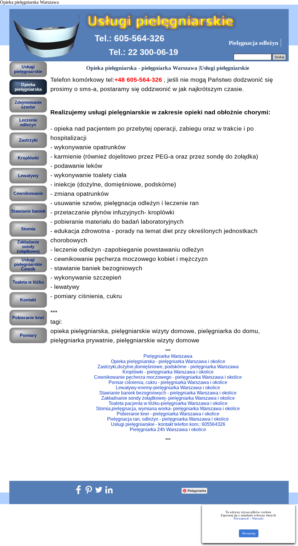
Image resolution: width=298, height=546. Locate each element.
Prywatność (241, 518)
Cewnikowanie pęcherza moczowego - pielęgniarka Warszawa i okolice (168, 377)
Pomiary (28, 335)
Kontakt (28, 300)
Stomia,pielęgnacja (168, 408)
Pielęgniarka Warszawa (167, 356)
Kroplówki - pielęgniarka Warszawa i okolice (168, 371)
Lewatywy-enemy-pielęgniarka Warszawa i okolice (168, 387)
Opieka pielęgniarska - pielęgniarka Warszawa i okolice (168, 361)
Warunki (257, 518)
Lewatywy (28, 175)
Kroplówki (28, 158)
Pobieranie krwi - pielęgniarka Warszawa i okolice (168, 413)
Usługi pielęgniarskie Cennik (28, 264)
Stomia (28, 229)
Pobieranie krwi (28, 317)
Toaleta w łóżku (28, 282)
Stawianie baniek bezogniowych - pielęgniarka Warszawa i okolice (168, 392)
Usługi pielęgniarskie (28, 69)
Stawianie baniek (28, 211)
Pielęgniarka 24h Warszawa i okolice (168, 429)
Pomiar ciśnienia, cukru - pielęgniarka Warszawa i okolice (168, 382)
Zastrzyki (28, 140)
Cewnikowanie (28, 193)
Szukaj (279, 57)
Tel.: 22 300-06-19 (143, 52)
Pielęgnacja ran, (168, 419)
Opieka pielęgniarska (28, 87)
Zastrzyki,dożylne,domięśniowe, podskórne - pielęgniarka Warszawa (168, 366)
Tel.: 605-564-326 (129, 38)
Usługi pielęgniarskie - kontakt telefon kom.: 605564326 (168, 424)
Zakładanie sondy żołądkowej (28, 247)
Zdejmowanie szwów (28, 104)
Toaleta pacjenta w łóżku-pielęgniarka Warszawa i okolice (168, 403)
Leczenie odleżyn (28, 122)
